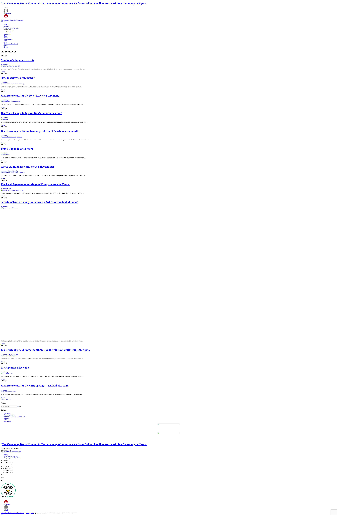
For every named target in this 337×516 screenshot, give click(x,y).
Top (2, 514)
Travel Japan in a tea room (17, 148)
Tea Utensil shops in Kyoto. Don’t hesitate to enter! (31, 113)
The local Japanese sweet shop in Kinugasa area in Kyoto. (35, 184)
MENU (3, 21)
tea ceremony (4, 64)
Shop (5, 40)
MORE (3, 72)
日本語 (6, 47)
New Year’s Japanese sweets (17, 60)
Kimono (6, 418)
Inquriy (7, 20)
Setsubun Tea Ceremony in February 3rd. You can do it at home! (39, 202)
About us (6, 26)
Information (7, 421)
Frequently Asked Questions (12, 458)
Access (6, 37)
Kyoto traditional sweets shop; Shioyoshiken (27, 166)
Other (9, 188)
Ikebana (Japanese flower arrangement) (15, 416)
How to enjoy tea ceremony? (18, 77)
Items (9, 33)
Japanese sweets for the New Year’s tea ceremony (30, 95)
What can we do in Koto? (11, 28)
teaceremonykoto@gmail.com (12, 451)
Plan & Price (11, 31)
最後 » (9, 399)
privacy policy (30, 513)
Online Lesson (8, 39)
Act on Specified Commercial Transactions (12, 513)
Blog (5, 42)
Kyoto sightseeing (13, 171)
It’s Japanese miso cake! (15, 367)
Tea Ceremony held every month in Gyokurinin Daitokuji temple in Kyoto (45, 349)
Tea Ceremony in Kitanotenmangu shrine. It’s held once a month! (40, 131)
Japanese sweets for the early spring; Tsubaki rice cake (34, 385)
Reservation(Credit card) (16, 20)
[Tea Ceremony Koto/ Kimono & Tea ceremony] (74, 3)
